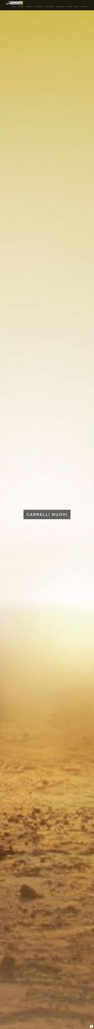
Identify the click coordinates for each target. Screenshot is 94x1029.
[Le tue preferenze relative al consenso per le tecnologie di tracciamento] (91, 1026)
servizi (70, 6)
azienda (21, 6)
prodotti (29, 6)
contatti (84, 6)
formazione (60, 6)
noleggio (39, 6)
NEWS (77, 6)
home (13, 6)
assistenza (49, 6)
